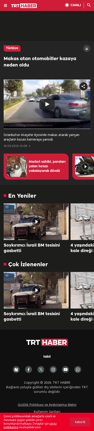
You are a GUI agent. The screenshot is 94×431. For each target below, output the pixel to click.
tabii (47, 357)
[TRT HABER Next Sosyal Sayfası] (16, 369)
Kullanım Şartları (47, 411)
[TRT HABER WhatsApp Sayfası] (77, 369)
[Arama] (89, 5)
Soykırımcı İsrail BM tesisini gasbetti (32, 248)
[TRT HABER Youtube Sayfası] (65, 369)
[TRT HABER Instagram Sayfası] (53, 369)
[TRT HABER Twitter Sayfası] (40, 369)
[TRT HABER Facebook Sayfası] (28, 369)
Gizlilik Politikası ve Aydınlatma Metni (47, 404)
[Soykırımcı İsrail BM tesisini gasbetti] (36, 221)
